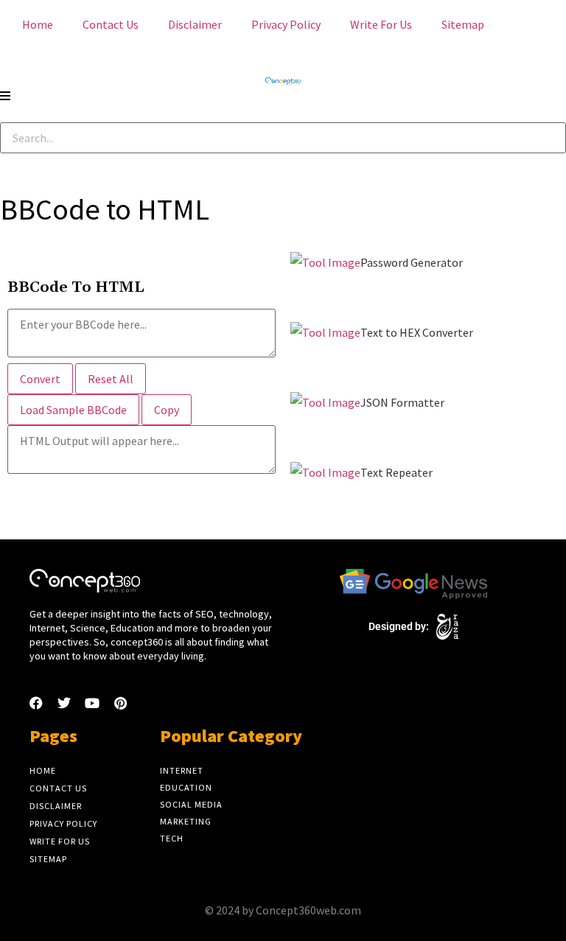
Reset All (110, 378)
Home (37, 24)
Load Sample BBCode (73, 409)
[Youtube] (92, 703)
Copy (166, 409)
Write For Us (381, 24)
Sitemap (462, 24)
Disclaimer (195, 24)
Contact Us (111, 24)
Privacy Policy (286, 24)
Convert (40, 378)
